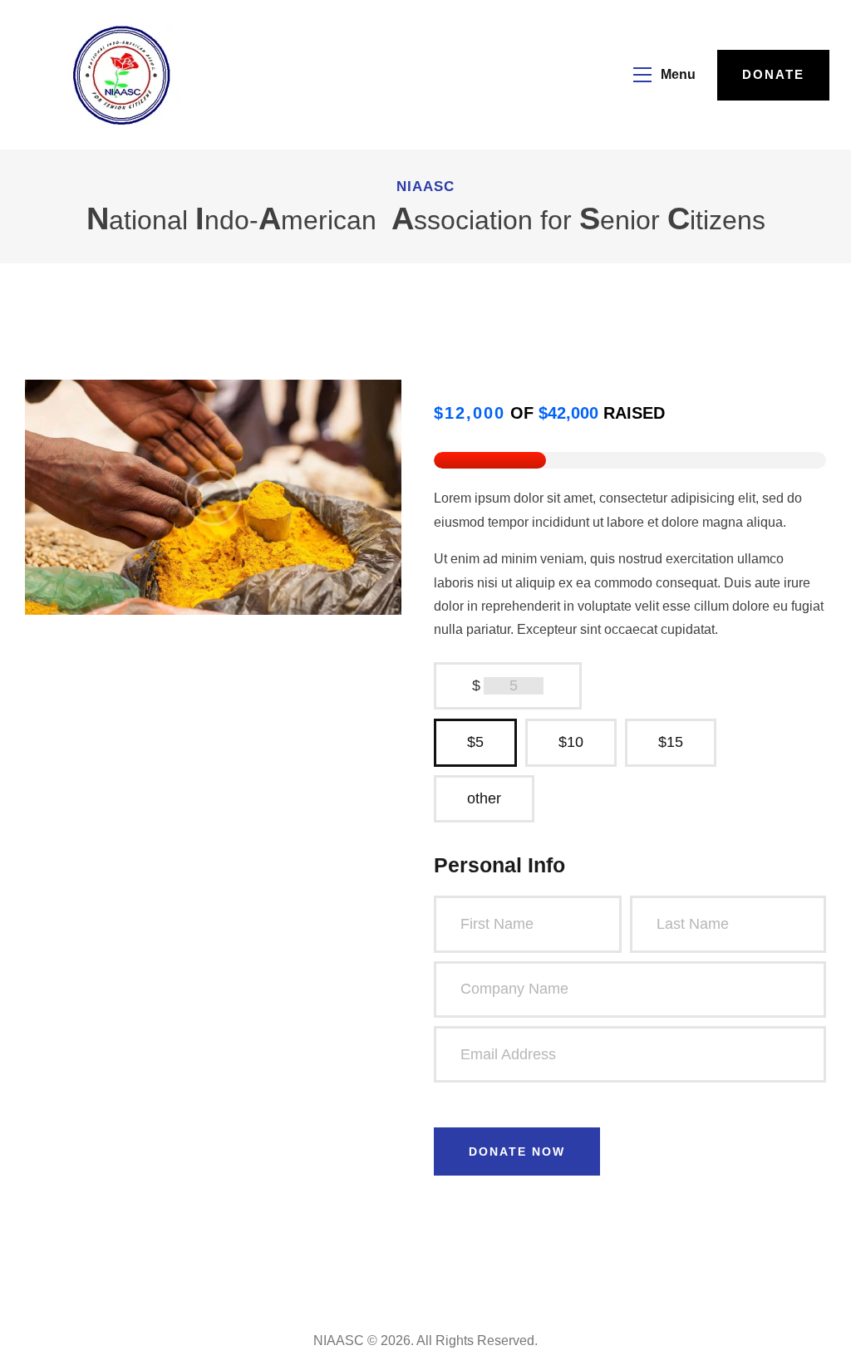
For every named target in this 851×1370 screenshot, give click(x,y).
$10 (570, 742)
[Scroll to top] (818, 1353)
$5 (475, 742)
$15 (670, 742)
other (484, 798)
